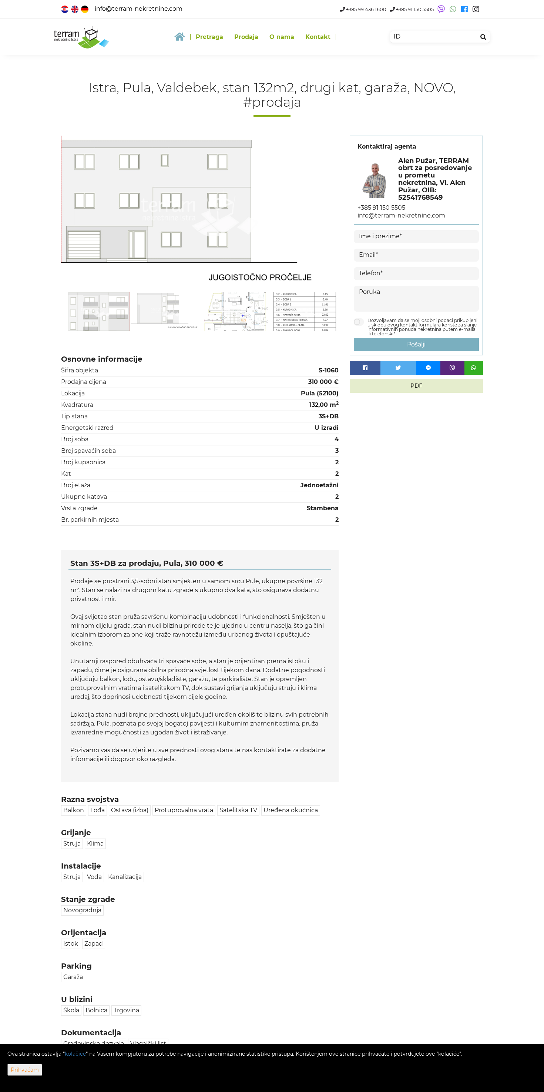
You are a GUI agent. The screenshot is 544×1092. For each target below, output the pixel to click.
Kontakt (317, 36)
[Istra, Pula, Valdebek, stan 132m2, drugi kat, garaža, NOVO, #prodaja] (200, 214)
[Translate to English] (75, 8)
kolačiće (75, 1053)
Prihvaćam (25, 1069)
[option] (96, 311)
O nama (281, 36)
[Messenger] (428, 368)
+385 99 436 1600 (365, 9)
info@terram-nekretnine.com (138, 8)
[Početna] (179, 37)
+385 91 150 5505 (414, 9)
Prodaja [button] (246, 36)
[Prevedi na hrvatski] (65, 8)
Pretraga (209, 36)
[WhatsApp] (473, 368)
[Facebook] (365, 368)
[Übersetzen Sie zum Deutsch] (85, 8)
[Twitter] (398, 368)
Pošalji (416, 344)
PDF (416, 385)
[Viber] (452, 368)
